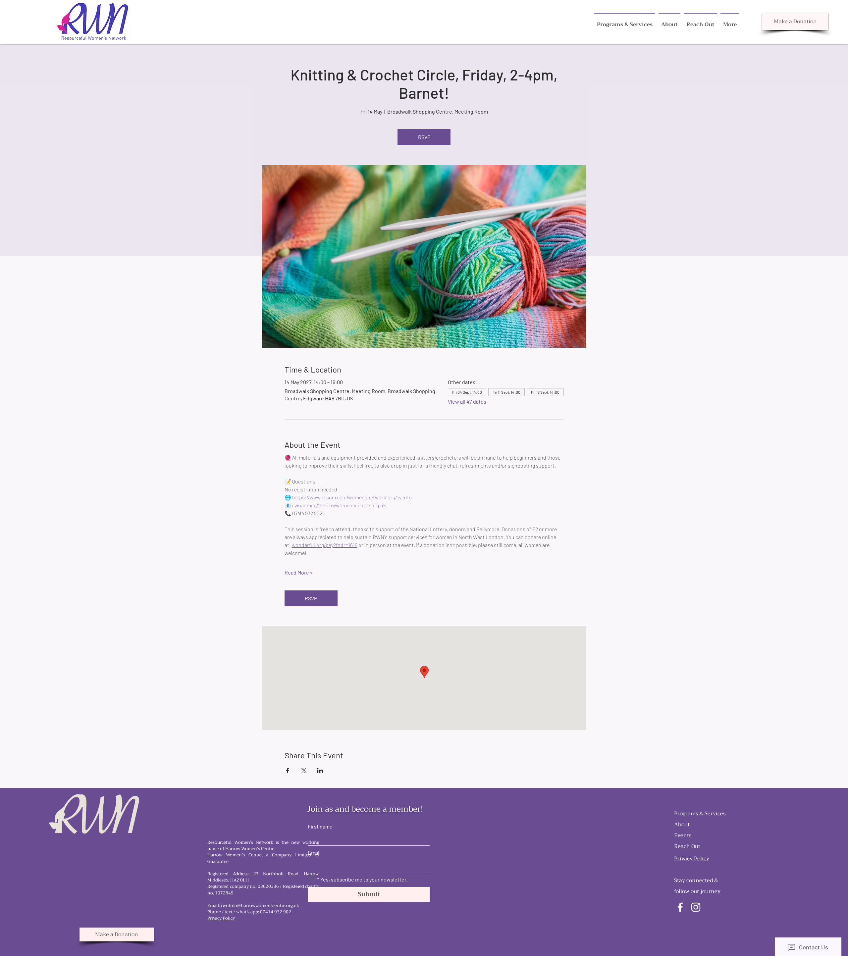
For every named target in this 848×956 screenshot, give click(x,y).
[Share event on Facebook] (288, 770)
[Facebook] (680, 907)
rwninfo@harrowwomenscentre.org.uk (260, 905)
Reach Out (687, 846)
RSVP (424, 137)
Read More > (299, 572)
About (682, 824)
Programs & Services (699, 813)
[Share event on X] (304, 770)
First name (320, 826)
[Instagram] (696, 907)
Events (682, 835)
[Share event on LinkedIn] (320, 770)
